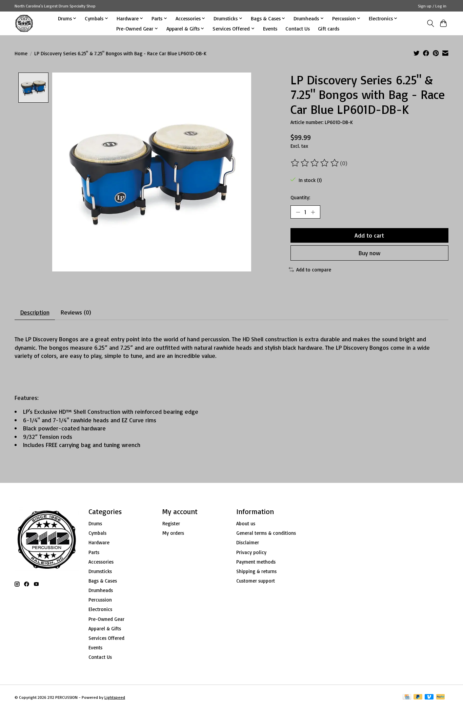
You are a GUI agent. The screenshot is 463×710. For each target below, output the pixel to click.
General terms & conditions (266, 533)
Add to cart (369, 235)
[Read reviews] (315, 163)
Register (171, 523)
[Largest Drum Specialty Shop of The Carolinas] (24, 23)
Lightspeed (114, 697)
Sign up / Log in (432, 5)
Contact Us (297, 28)
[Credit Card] (407, 697)
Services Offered (106, 638)
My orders (173, 533)
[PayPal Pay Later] (418, 697)
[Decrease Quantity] (298, 212)
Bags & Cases (102, 580)
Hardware (98, 542)
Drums (95, 523)
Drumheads (100, 590)
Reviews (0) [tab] (76, 312)
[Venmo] (429, 697)
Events (270, 28)
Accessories (101, 562)
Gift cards (328, 28)
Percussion (100, 599)
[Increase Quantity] (313, 212)
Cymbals (97, 533)
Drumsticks (100, 571)
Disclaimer (247, 542)
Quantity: (300, 197)
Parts (93, 552)
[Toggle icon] (430, 23)
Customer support (255, 580)
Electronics (100, 609)
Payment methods (256, 562)
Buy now (369, 253)
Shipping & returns (256, 571)
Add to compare (313, 269)
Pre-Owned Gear (106, 619)
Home (21, 53)
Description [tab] (34, 312)
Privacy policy (251, 552)
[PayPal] (440, 697)
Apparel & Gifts (104, 628)
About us (245, 523)
